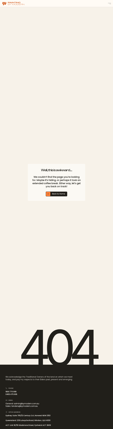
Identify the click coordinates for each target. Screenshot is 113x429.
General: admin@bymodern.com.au (22, 403)
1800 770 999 (11, 391)
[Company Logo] (15, 4)
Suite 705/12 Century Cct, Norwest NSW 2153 (31, 415)
